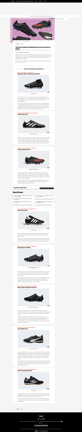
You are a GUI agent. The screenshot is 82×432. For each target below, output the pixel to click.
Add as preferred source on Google (47, 188)
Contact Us (21, 421)
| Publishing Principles (49, 16)
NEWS (22, 1)
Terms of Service (27, 421)
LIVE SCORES (18, 1)
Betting (58, 421)
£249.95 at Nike (33, 93)
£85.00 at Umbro (33, 390)
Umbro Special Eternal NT (25, 370)
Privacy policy (33, 421)
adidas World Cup (23, 210)
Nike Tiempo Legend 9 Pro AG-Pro (27, 287)
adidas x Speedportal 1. (24, 149)
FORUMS (24, 1)
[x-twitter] (40, 419)
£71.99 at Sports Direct (33, 348)
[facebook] (38, 419)
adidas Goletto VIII (23, 114)
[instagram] (42, 419)
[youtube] (43, 419)
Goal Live (54, 421)
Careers (37, 421)
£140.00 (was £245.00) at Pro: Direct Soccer (33, 268)
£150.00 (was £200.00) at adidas (34, 169)
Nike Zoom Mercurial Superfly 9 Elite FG (29, 74)
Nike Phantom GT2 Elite (24, 247)
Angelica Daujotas (18, 41)
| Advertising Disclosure (44, 16)
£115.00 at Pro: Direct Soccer (33, 307)
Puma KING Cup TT (23, 329)
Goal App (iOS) (49, 421)
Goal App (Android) (43, 421)
